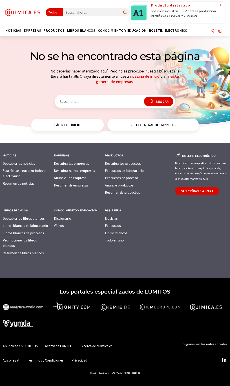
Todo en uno (114, 240)
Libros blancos (116, 233)
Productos (113, 225)
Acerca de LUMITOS (59, 346)
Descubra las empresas (71, 163)
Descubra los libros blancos (24, 218)
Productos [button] (54, 30)
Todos (53, 12)
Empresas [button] (32, 30)
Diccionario (62, 218)
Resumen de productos (122, 192)
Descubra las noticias (19, 163)
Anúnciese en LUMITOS (20, 346)
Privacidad (79, 360)
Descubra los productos (123, 163)
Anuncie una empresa (70, 177)
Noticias (111, 218)
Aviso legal (11, 360)
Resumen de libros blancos (23, 253)
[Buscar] (125, 12)
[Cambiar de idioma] (220, 31)
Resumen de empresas (71, 185)
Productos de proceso (121, 177)
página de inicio (145, 76)
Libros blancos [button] (81, 30)
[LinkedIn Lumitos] (224, 360)
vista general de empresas (153, 125)
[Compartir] (212, 31)
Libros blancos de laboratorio (25, 225)
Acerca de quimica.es (97, 346)
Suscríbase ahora (197, 191)
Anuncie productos (119, 185)
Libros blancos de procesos (23, 233)
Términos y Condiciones (45, 360)
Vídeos (59, 225)
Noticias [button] (13, 30)
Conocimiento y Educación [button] (122, 30)
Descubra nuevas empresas (74, 170)
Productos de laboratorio (124, 170)
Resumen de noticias (18, 183)
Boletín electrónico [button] (168, 30)
